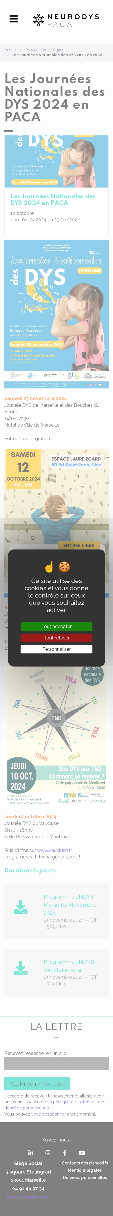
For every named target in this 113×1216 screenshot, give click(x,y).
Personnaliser (56, 649)
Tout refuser (57, 638)
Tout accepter (56, 626)
